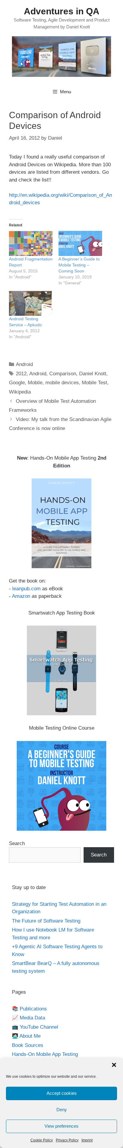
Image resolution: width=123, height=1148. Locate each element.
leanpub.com (26, 588)
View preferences (61, 1126)
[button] (114, 1065)
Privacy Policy (67, 1140)
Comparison (62, 373)
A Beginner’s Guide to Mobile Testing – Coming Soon (79, 265)
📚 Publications (29, 1009)
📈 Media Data (28, 1018)
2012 (21, 373)
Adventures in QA (61, 11)
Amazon (21, 596)
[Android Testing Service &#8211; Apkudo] (31, 303)
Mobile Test (94, 382)
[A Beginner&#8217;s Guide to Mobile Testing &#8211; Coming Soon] (80, 243)
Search (17, 843)
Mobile (35, 382)
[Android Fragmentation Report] (31, 243)
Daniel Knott (92, 373)
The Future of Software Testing (46, 921)
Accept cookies (62, 1093)
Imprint (87, 1140)
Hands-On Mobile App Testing (45, 1054)
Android (24, 364)
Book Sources (27, 1045)
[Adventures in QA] (61, 56)
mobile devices (62, 382)
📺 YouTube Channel (35, 1027)
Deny (61, 1109)
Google (17, 382)
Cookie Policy (41, 1140)
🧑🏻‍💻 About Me (26, 1036)
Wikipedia (20, 392)
